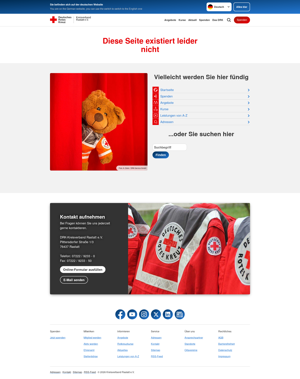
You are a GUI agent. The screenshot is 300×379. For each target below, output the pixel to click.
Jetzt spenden (57, 337)
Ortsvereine (191, 350)
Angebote (170, 20)
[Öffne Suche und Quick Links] (228, 19)
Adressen (156, 337)
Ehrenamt (89, 350)
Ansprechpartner (194, 337)
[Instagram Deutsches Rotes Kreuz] (144, 314)
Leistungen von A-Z (128, 356)
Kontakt (155, 344)
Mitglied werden (92, 337)
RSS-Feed (157, 356)
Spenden (204, 20)
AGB (220, 337)
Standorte (190, 344)
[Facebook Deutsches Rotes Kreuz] (120, 314)
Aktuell (192, 20)
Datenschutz (225, 350)
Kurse (182, 20)
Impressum (224, 356)
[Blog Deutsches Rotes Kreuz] (180, 314)
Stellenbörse (91, 356)
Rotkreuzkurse (125, 344)
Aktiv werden (91, 344)
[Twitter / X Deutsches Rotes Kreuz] (156, 314)
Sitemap (155, 350)
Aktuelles (122, 350)
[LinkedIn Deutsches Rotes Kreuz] (168, 314)
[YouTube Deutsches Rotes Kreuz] (132, 314)
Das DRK (217, 20)
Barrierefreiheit (226, 344)
